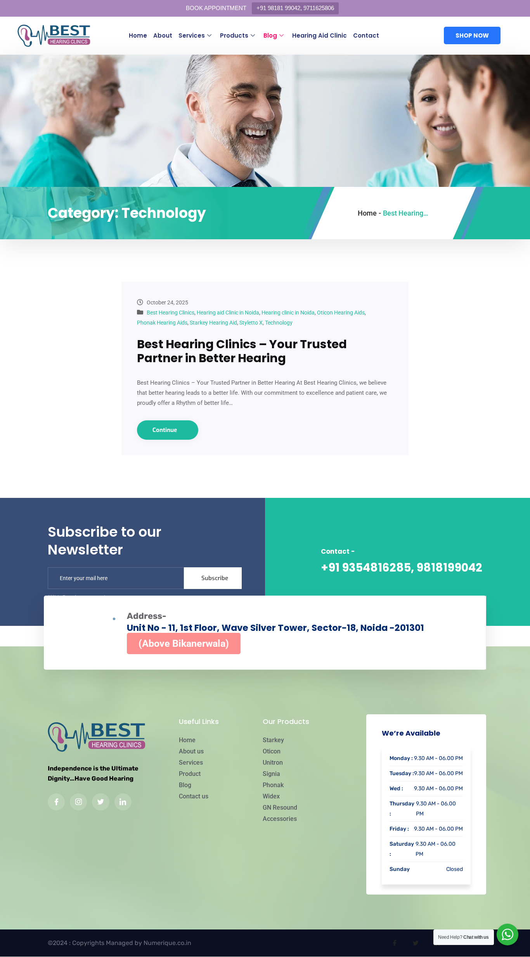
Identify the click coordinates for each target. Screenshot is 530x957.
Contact (366, 35)
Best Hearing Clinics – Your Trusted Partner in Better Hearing (242, 351)
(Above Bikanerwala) (184, 643)
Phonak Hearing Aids (162, 323)
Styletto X (251, 323)
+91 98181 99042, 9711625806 (295, 8)
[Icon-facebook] (56, 801)
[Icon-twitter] (100, 801)
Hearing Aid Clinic (319, 35)
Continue (165, 430)
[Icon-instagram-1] (78, 801)
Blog (270, 35)
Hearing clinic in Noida (288, 312)
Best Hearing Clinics (170, 312)
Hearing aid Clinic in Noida (228, 312)
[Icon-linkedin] (123, 801)
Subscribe (214, 578)
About (162, 35)
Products (234, 35)
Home (138, 35)
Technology (279, 323)
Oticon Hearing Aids (341, 312)
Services (191, 35)
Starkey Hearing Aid (213, 323)
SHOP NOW (472, 35)
